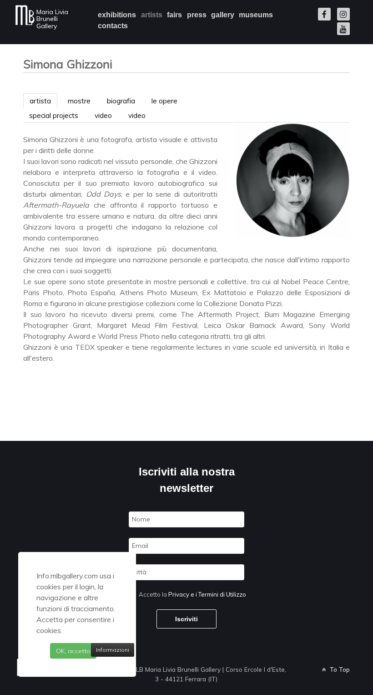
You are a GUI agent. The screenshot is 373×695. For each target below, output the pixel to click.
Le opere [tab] (164, 101)
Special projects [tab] (53, 115)
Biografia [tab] (121, 101)
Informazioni (112, 649)
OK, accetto (73, 651)
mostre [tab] (79, 101)
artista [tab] (40, 101)
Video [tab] (103, 115)
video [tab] (137, 115)
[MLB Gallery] (25, 15)
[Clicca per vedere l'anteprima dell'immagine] (293, 179)
